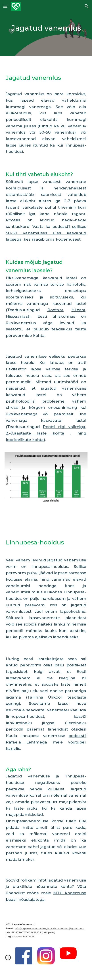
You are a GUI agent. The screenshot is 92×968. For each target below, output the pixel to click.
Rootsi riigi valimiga (64, 426)
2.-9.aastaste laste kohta (35, 433)
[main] (46, 28)
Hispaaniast (17, 316)
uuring (12, 703)
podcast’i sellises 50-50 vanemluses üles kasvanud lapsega (46, 232)
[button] (5, 6)
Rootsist (55, 309)
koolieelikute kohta (25, 439)
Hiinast (78, 309)
